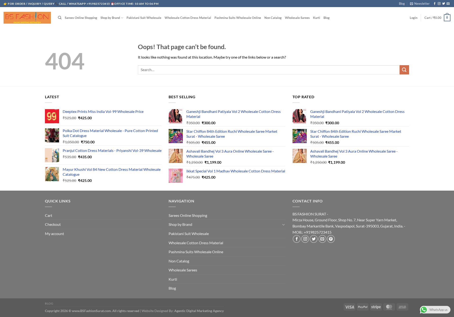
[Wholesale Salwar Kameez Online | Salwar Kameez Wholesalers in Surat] (27, 18)
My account (54, 233)
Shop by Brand (110, 18)
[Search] (59, 17)
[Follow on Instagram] (439, 3)
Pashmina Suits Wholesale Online (237, 18)
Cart (48, 215)
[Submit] (404, 69)
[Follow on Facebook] (434, 3)
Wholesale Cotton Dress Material (188, 18)
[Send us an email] (448, 3)
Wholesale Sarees (297, 18)
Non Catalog (273, 18)
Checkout (53, 224)
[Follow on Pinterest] (331, 239)
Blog (402, 3)
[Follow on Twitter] (443, 3)
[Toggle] (283, 224)
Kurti (316, 18)
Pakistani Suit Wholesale (144, 18)
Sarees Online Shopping (81, 18)
